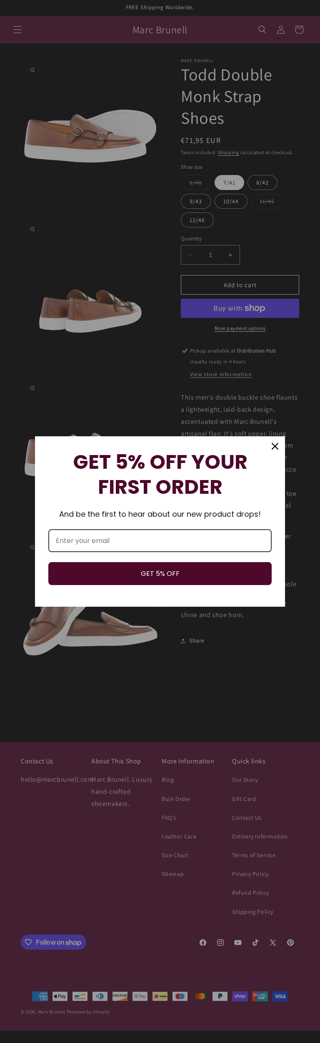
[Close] (275, 446)
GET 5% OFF (160, 573)
